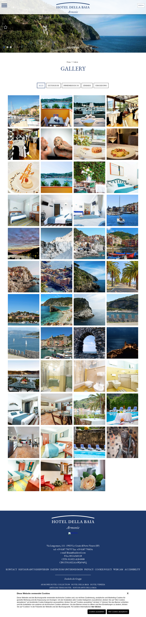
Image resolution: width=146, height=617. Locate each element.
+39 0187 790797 (65, 549)
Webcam (118, 569)
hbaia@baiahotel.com (76, 552)
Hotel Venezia (97, 584)
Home (69, 62)
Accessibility (132, 569)
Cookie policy (103, 569)
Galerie (75, 62)
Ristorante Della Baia (85, 587)
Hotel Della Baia (80, 584)
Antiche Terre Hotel (60, 587)
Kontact (11, 569)
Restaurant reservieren (34, 569)
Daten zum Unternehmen (66, 569)
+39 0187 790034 (85, 549)
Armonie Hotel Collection (55, 584)
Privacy (89, 569)
